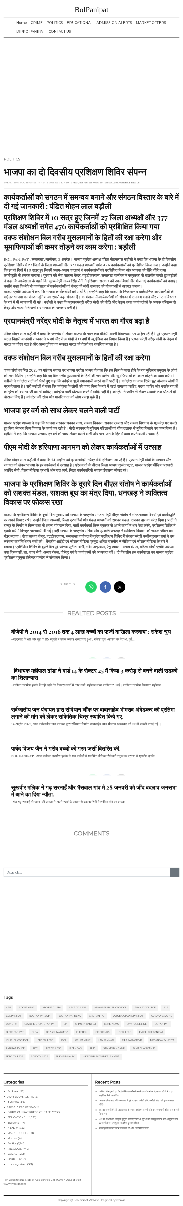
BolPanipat (91, 9)
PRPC (92, 1048)
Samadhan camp (114, 1048)
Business (13, 1101)
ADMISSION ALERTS (114, 23)
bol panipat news (89, 182)
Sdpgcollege (39, 1056)
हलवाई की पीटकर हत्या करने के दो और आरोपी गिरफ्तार (124, 1128)
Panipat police (15, 1048)
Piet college (53, 1048)
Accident (13, 1091)
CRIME (37, 23)
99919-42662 (64, 1179)
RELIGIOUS (14, 1148)
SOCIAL (12, 1153)
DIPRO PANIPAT (30, 31)
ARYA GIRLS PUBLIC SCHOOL (110, 1007)
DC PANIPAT (161, 1024)
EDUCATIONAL (80, 23)
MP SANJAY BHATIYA (162, 1040)
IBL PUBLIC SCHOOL (17, 1040)
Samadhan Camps (144, 1048)
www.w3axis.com (15, 1183)
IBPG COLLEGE (45, 1040)
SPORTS (12, 1159)
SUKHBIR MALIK (65, 1056)
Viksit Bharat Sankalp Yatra (101, 1056)
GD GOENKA (103, 1032)
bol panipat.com (109, 182)
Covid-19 (11, 1024)
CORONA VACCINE (161, 1015)
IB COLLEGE (124, 1032)
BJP (63, 182)
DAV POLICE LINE (137, 1024)
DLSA (35, 1032)
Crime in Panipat (85, 1024)
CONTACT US (60, 31)
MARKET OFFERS (151, 23)
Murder (12, 1138)
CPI (65, 1024)
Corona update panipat (128, 1015)
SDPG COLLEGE (14, 1056)
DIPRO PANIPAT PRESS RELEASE (29, 1112)
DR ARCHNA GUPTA (57, 1032)
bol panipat (72, 182)
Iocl (63, 1040)
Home (21, 23)
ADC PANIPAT (26, 1007)
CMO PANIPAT (97, 1015)
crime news (111, 1024)
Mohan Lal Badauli (129, 182)
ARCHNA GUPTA (51, 1007)
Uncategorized (16, 1164)
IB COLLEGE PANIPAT (151, 1032)
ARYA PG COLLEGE (145, 1007)
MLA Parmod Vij (132, 1040)
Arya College (77, 1007)
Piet (35, 1048)
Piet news (75, 1048)
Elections (13, 1122)
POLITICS (54, 23)
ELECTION (81, 1032)
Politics (12, 159)
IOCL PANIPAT (82, 1040)
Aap (8, 1007)
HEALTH (12, 1127)
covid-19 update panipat (40, 1024)
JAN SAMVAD (106, 1040)
